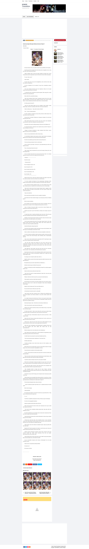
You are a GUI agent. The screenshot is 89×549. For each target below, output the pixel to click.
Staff (65, 546)
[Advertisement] (44, 31)
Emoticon (25, 499)
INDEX (38, 456)
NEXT (40, 456)
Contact (55, 546)
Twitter (40, 464)
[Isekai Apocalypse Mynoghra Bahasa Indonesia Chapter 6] (46, 476)
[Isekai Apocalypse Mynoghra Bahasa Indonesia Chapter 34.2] (27, 476)
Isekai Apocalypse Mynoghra (29, 40)
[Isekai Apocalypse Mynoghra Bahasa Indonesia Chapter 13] (37, 476)
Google (30, 464)
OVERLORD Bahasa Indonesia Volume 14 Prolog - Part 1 (60, 54)
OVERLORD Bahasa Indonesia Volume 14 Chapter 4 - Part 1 (60, 61)
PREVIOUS (34, 456)
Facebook (35, 464)
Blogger (64, 547)
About (52, 546)
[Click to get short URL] (24, 464)
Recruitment (58, 546)
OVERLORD (59, 49)
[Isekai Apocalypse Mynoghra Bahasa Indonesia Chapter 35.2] (27, 485)
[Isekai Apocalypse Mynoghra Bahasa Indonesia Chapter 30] (46, 485)
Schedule (62, 546)
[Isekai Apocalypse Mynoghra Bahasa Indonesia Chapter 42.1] (37, 485)
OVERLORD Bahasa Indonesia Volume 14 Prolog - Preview (60, 57)
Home (24, 40)
